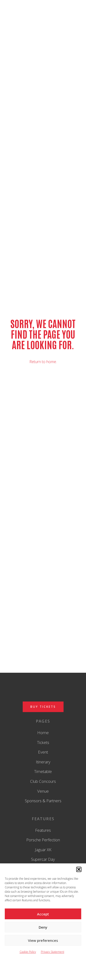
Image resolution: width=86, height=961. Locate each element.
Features (43, 830)
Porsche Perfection (43, 840)
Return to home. (43, 361)
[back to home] (43, 14)
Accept (43, 914)
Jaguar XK (43, 849)
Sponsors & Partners (43, 800)
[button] (78, 869)
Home (43, 732)
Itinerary (43, 762)
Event (43, 752)
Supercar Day (43, 859)
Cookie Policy (28, 952)
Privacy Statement (52, 952)
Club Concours (43, 781)
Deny (43, 927)
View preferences (43, 940)
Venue (43, 791)
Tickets (43, 742)
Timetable (43, 771)
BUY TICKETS (43, 707)
